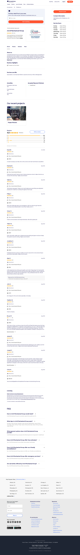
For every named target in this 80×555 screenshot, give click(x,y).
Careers (54, 522)
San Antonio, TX (60, 490)
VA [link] (14, 7)
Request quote (62, 11)
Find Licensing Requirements (27, 399)
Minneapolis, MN (29, 488)
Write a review (37, 131)
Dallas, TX (58, 482)
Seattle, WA (43, 493)
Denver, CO (12, 485)
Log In (63, 1)
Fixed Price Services (35, 507)
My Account (55, 503)
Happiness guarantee (57, 530)
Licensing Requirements (58, 514)
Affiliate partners (56, 532)
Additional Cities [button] (10, 496)
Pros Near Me (56, 510)
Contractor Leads (35, 524)
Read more (9, 60)
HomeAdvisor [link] (10, 7)
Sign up (15, 515)
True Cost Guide (56, 505)
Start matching (26, 21)
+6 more (21, 38)
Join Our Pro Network (35, 521)
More (24, 4)
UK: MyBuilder (55, 542)
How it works (55, 519)
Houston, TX (28, 485)
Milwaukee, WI (13, 488)
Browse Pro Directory (35, 505)
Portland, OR (28, 490)
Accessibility (46, 546)
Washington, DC (60, 493)
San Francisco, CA (29, 493)
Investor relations (56, 526)
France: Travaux (25, 542)
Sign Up (70, 1)
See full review (10, 331)
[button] (16, 116)
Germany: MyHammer (33, 542)
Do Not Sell (41, 546)
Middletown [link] (18, 7)
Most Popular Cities (10, 479)
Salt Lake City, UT (45, 490)
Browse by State (20, 479)
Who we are (55, 521)
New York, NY (59, 488)
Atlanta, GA (12, 482)
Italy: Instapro (40, 542)
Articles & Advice (30, 4)
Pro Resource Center (35, 522)
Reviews (20, 46)
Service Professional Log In (36, 519)
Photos (14, 46)
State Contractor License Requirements (15, 393)
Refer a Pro (55, 508)
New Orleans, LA (45, 488)
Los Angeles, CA (44, 485)
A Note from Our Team (57, 512)
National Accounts (35, 526)
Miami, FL (58, 485)
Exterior (13, 4)
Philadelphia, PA (13, 490)
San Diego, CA (13, 493)
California (36, 546)
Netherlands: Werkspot (48, 542)
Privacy (33, 546)
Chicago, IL (43, 482)
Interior (8, 4)
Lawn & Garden (19, 4)
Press (54, 524)
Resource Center (56, 507)
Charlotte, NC (28, 482)
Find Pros (33, 503)
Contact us (55, 528)
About (8, 46)
